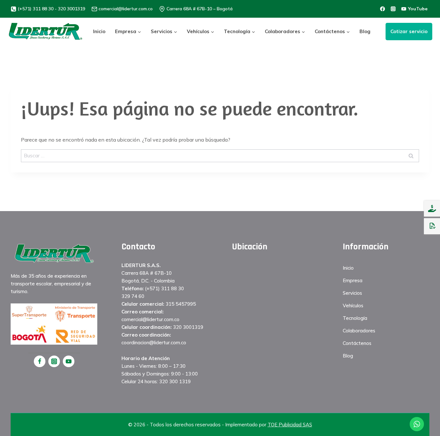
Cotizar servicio (408, 31)
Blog (364, 31)
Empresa (352, 280)
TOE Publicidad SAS (290, 425)
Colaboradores (359, 331)
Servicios (352, 293)
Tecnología (355, 318)
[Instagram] (54, 361)
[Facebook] (39, 361)
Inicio (99, 31)
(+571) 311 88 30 (164, 288)
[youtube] (68, 361)
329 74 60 (132, 296)
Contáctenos (357, 343)
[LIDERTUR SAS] (45, 32)
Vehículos (353, 305)
